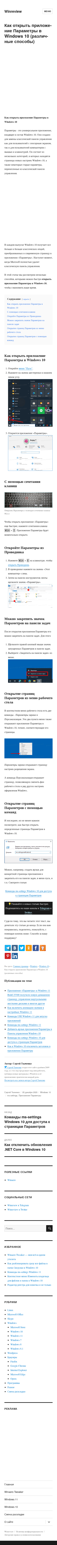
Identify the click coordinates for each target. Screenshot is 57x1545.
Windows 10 (44, 966)
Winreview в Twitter (17, 1209)
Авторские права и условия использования (22, 1534)
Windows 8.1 (16, 1348)
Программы (13, 1382)
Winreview (13, 11)
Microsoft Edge (17, 1374)
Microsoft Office (15, 1314)
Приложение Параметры (30, 1095)
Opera (13, 1378)
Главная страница (20, 966)
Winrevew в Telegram (18, 1205)
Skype (10, 1318)
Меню (47, 11)
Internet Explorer (18, 1370)
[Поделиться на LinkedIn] (15, 956)
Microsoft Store (17, 1327)
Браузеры (12, 1357)
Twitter (28, 912)
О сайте (8, 1522)
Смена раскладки (16, 1391)
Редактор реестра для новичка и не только (29, 1284)
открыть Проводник (18, 564)
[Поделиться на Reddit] (43, 948)
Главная (9, 1484)
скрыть (26, 299)
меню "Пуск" (26, 368)
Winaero (11, 1180)
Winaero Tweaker (13, 1492)
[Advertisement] (28, 81)
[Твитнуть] (22, 948)
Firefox (13, 1361)
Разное (10, 1387)
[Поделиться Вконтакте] (15, 948)
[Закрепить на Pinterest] (8, 956)
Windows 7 (15, 1340)
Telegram (45, 908)
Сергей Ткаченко (14, 1067)
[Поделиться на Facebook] (36, 948)
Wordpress (12, 1352)
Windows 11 (16, 1335)
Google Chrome (18, 1365)
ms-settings (12, 1095)
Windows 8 (15, 1344)
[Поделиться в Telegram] (8, 948)
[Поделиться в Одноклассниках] (29, 948)
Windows (33, 966)
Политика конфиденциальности (29, 1531)
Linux (10, 1310)
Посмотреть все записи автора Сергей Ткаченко (24, 1080)
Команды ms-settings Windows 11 (24, 1024)
